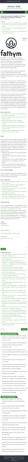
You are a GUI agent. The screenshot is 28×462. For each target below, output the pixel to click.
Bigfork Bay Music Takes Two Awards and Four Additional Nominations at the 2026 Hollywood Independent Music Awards (14, 24)
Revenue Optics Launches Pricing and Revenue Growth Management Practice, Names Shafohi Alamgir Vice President (14, 444)
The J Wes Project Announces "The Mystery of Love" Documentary (14, 360)
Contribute (13, 458)
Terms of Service (20, 458)
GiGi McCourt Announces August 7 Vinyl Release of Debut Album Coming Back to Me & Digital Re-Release (14, 377)
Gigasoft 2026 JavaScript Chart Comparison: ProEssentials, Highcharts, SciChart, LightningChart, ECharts (13, 122)
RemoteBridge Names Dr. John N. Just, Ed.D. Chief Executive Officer (13, 433)
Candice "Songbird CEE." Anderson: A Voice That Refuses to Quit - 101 (14, 355)
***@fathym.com (5, 225)
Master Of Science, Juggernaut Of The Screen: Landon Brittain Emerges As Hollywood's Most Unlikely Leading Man (14, 287)
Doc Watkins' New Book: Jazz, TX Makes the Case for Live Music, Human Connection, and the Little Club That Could (14, 279)
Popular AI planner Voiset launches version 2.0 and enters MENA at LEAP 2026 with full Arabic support (13, 450)
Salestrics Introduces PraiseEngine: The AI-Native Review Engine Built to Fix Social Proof (14, 372)
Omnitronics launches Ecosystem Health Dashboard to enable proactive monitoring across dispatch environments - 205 (14, 345)
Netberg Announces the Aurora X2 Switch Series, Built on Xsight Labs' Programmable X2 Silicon (14, 424)
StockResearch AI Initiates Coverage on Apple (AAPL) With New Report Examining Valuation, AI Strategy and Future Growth (14, 418)
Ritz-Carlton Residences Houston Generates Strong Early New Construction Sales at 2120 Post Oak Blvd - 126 (14, 351)
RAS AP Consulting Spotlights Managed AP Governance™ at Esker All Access (14, 412)
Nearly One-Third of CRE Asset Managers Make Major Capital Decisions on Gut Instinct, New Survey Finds (14, 428)
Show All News (4, 233)
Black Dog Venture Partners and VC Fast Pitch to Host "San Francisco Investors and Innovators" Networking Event (14, 292)
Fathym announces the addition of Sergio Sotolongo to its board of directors (13, 16)
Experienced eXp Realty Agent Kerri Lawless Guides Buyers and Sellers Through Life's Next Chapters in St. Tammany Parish (14, 127)
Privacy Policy (14, 460)
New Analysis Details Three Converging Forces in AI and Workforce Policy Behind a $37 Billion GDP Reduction (14, 438)
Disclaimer (10, 233)
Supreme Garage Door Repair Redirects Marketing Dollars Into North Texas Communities (13, 407)
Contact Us (6, 458)
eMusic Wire (14, 6)
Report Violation (16, 233)
